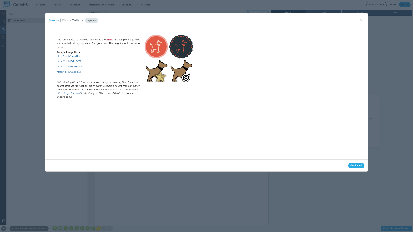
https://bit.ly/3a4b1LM (69, 71)
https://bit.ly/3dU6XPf (69, 61)
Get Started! (356, 165)
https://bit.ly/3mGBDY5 (69, 66)
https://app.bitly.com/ (69, 93)
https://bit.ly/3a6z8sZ (68, 56)
